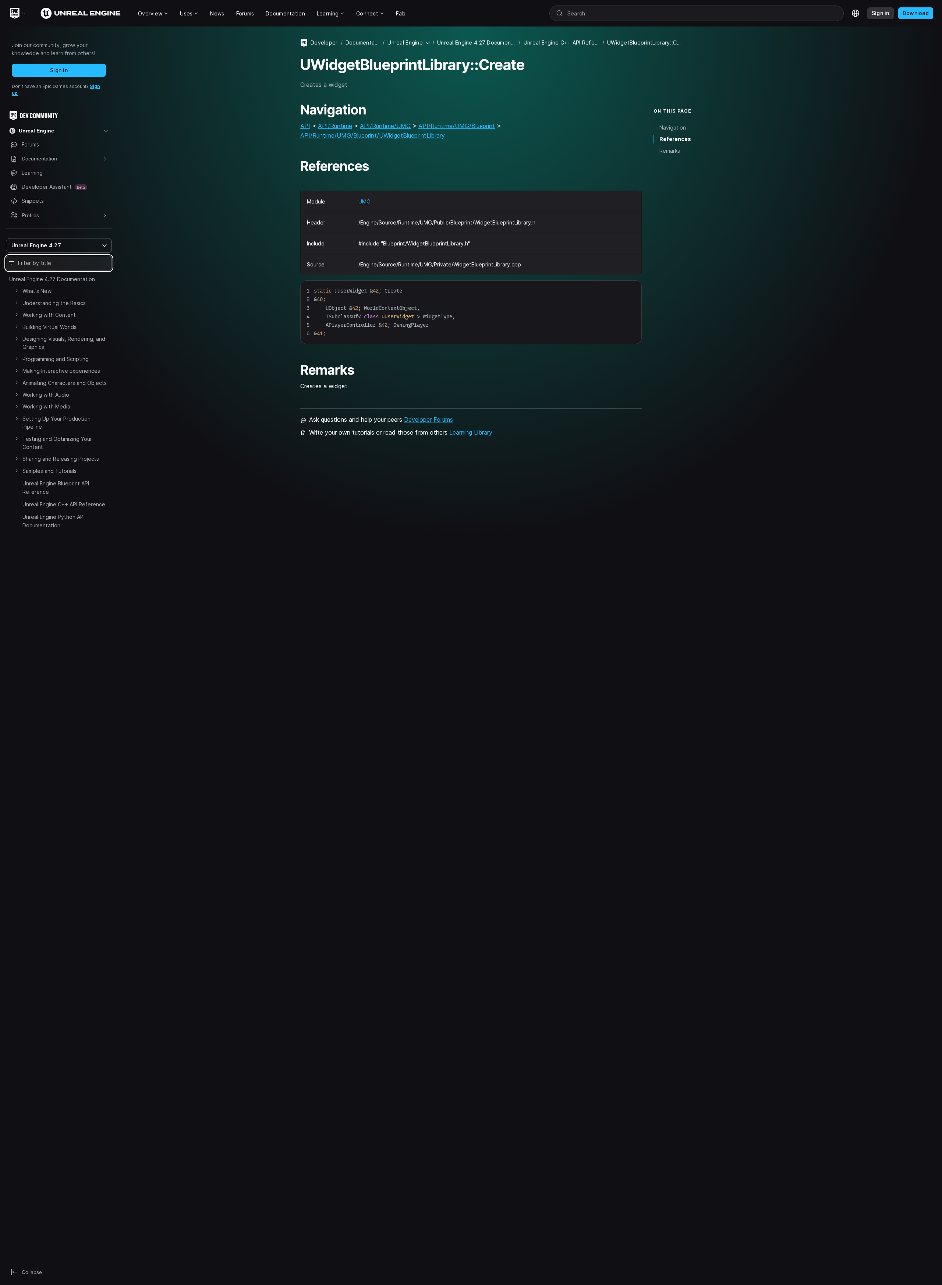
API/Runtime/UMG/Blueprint (456, 126)
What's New (37, 291)
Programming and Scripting (55, 359)
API (305, 126)
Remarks (669, 151)
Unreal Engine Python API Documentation (53, 521)
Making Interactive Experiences (61, 371)
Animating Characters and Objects (64, 383)
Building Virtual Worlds (49, 327)
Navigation (672, 127)
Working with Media (46, 406)
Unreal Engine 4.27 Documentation (52, 279)
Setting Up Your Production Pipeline (56, 422)
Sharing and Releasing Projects (60, 459)
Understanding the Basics (54, 303)
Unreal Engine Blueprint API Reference (55, 487)
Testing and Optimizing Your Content (57, 443)
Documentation (363, 42)
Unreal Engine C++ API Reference (63, 504)
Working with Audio (45, 395)
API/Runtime (335, 126)
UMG (364, 201)
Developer (324, 42)
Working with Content (49, 315)
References (675, 139)
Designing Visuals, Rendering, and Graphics (63, 343)
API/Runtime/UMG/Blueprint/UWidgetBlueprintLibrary (372, 135)
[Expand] (17, 291)
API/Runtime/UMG (385, 126)
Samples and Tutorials (49, 471)
